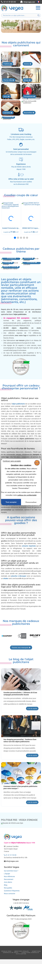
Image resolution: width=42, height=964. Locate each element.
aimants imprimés (29, 546)
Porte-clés (8, 80)
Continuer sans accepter (12, 461)
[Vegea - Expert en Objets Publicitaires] (12, 11)
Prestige (7, 262)
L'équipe (7, 874)
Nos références (9, 876)
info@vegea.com (29, 2)
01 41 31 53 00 (10, 855)
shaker (5, 578)
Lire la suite (32, 708)
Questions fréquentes (11, 891)
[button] (15, 238)
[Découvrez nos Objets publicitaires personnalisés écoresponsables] (21, 26)
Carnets (7, 113)
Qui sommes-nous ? (11, 871)
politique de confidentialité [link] (27, 495)
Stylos (27, 64)
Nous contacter (9, 893)
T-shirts (7, 64)
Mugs (26, 80)
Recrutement (8, 879)
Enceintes (8, 117)
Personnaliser (31, 502)
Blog (5, 885)
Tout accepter (11, 502)
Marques (28, 258)
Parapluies (28, 96)
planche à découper (18, 576)
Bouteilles (28, 113)
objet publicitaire (18, 404)
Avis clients (8, 882)
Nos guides (8, 888)
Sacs (6, 96)
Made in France (10, 267)
